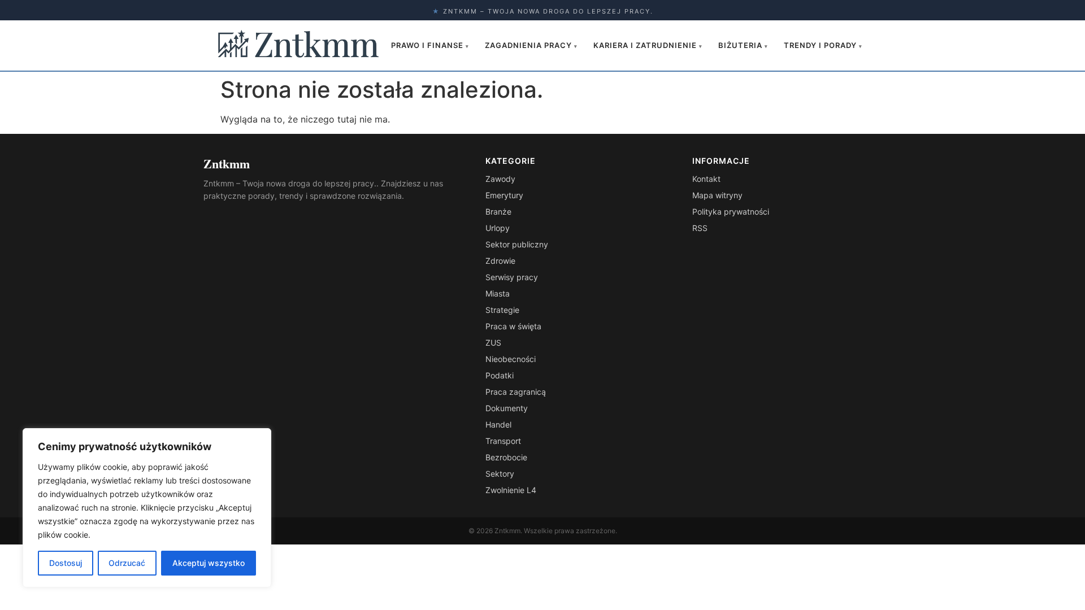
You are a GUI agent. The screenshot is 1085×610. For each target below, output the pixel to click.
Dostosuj (65, 563)
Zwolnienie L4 (510, 490)
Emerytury (504, 195)
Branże (498, 211)
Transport (503, 441)
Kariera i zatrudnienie (647, 45)
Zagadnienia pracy (531, 45)
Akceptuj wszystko (208, 563)
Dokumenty (506, 408)
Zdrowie (500, 260)
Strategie (502, 310)
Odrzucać (126, 563)
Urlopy (497, 228)
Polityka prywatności (730, 211)
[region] (147, 507)
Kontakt (706, 179)
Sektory (499, 473)
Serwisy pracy (511, 277)
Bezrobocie (506, 457)
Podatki (499, 375)
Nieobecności (510, 359)
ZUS (493, 342)
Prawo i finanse (430, 45)
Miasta (497, 293)
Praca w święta (513, 326)
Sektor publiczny (516, 244)
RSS (700, 228)
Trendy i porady (823, 45)
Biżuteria (743, 45)
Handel (498, 424)
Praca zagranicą (515, 391)
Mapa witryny (717, 195)
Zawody (500, 179)
